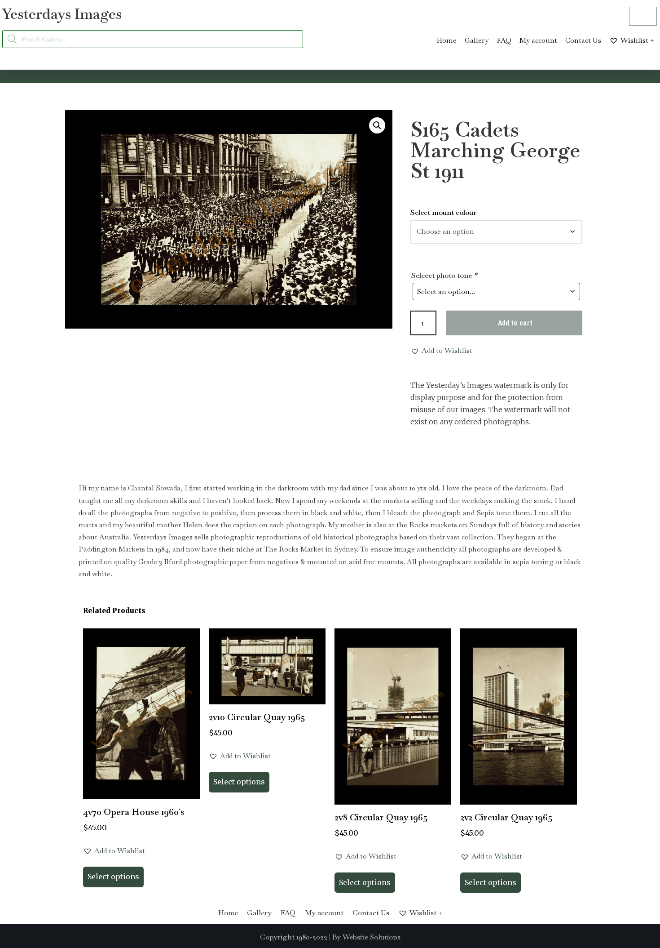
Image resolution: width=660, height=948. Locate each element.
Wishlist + (637, 40)
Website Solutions (371, 937)
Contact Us (583, 40)
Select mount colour (443, 212)
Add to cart (515, 323)
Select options (113, 876)
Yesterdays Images (62, 13)
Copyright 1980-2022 (293, 937)
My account (538, 40)
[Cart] (643, 16)
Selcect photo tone (444, 275)
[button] (377, 125)
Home (446, 40)
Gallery (476, 40)
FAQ (504, 40)
